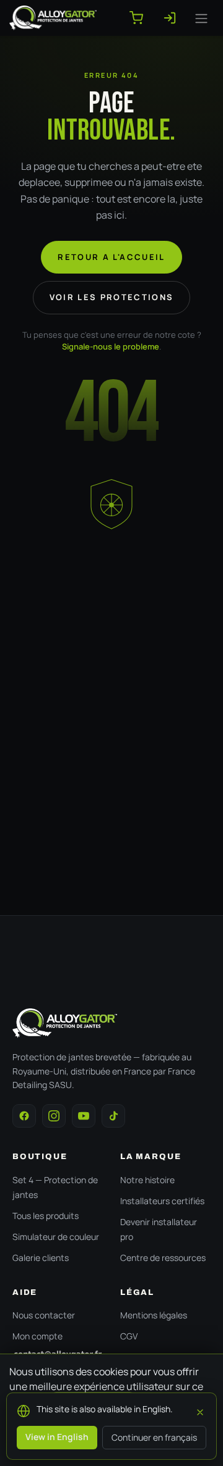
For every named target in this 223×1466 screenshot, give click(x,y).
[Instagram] (54, 1116)
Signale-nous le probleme (110, 346)
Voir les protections (112, 297)
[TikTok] (113, 1116)
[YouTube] (83, 1116)
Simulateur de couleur (55, 1236)
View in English (57, 1437)
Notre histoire (147, 1180)
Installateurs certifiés (162, 1201)
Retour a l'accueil (111, 256)
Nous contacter (43, 1315)
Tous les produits (45, 1215)
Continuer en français (154, 1437)
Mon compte (37, 1336)
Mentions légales (153, 1315)
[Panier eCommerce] (141, 18)
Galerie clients (40, 1257)
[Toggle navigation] (201, 18)
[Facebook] (24, 1116)
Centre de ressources (163, 1257)
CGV (129, 1336)
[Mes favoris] (174, 18)
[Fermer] (200, 1410)
